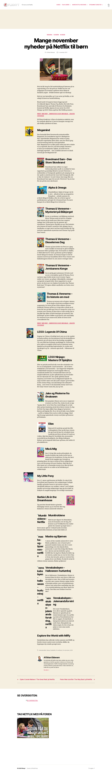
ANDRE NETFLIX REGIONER (79, 4)
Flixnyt (23, 768)
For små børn (59, 650)
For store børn (66, 650)
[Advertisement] (56, 19)
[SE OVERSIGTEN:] (35, 704)
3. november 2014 (62, 52)
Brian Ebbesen (51, 52)
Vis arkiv (46, 670)
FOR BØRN (56, 34)
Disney (48, 650)
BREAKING (49, 34)
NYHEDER (62, 34)
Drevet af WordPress (32, 768)
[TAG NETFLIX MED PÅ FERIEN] (35, 728)
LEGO (71, 650)
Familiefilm (52, 650)
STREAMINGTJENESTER (95, 4)
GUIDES (58, 4)
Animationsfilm (42, 650)
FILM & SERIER (65, 4)
